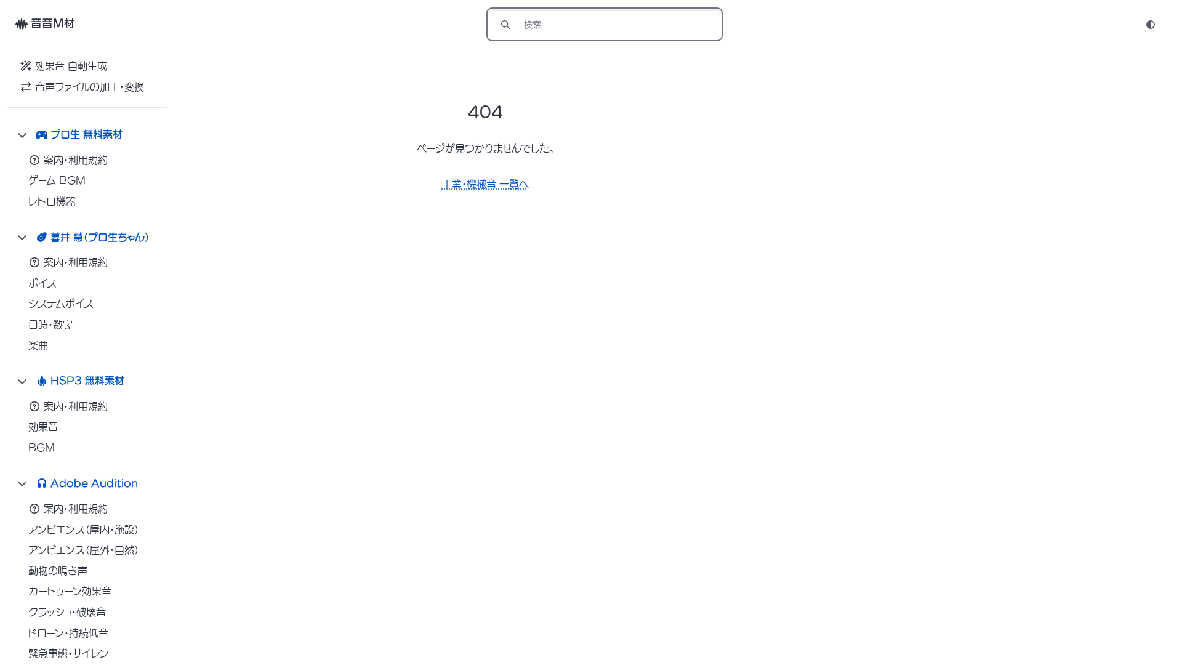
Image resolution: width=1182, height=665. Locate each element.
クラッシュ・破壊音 (67, 612)
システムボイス (61, 303)
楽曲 (38, 345)
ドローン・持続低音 (68, 633)
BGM (41, 448)
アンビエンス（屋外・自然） (83, 550)
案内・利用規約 (76, 160)
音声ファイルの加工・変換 (89, 87)
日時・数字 (50, 324)
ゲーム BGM (57, 180)
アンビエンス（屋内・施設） (83, 529)
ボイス (42, 283)
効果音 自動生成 (71, 66)
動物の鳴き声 (57, 571)
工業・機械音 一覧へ (485, 184)
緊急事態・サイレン (68, 653)
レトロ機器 (52, 201)
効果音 (43, 427)
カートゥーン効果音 (69, 591)
